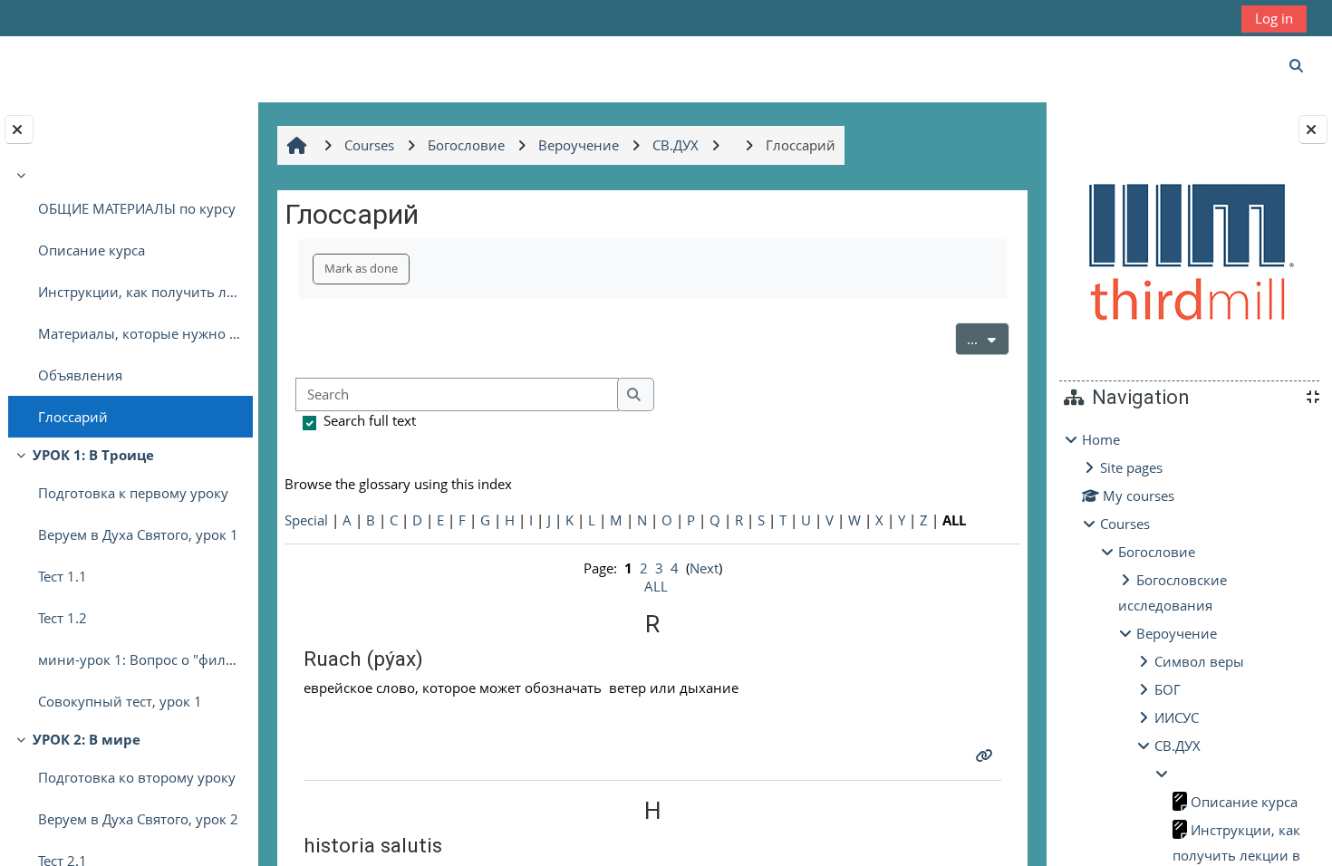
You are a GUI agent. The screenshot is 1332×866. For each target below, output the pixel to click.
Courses (1125, 524)
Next (704, 568)
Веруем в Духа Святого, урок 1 (138, 534)
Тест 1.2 (62, 618)
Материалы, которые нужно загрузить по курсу (141, 333)
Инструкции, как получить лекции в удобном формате (141, 292)
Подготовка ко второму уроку (137, 777)
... (988, 338)
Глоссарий (73, 417)
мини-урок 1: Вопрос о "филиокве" (141, 659)
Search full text (369, 420)
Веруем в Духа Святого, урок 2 (138, 819)
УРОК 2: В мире (86, 739)
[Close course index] (19, 129)
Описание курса (91, 250)
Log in (1274, 18)
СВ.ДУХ (1177, 745)
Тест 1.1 (62, 576)
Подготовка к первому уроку (133, 493)
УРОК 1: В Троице (93, 455)
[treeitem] (128, 300)
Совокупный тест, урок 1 (120, 701)
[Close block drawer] (1312, 129)
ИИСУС (1176, 717)
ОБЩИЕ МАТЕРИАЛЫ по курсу (137, 208)
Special (306, 520)
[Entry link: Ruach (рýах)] (986, 755)
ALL (656, 586)
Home (1101, 439)
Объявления (80, 375)
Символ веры (1199, 661)
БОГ (1167, 689)
